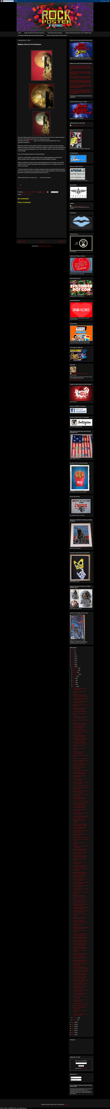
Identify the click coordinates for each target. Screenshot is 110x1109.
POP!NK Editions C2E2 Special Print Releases (80, 846)
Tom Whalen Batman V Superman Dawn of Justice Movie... (81, 817)
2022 (73, 654)
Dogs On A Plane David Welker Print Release (80, 964)
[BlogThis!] (53, 192)
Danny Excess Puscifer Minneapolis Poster (78, 752)
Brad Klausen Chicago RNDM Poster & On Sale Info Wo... (80, 850)
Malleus (31, 140)
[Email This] (52, 192)
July (74, 678)
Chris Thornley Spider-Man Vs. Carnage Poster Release (80, 944)
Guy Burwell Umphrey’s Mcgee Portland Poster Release (80, 739)
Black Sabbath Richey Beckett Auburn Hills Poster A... (80, 876)
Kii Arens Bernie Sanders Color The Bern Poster (80, 990)
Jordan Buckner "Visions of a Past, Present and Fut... (79, 918)
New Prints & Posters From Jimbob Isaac (79, 863)
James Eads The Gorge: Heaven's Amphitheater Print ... (81, 921)
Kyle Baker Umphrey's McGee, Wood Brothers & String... (80, 803)
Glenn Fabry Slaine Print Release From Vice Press (81, 788)
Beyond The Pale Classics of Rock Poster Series (79, 879)
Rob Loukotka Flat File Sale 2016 (81, 785)
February (75, 1017)
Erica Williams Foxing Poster (79, 730)
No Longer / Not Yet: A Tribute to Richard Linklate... (80, 795)
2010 (73, 1032)
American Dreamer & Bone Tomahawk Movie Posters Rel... (81, 967)
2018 (73, 662)
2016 (73, 666)
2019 (73, 660)
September (76, 674)
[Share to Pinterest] (57, 192)
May (74, 682)
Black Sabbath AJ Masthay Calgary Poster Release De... (80, 947)
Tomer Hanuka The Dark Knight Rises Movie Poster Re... (80, 699)
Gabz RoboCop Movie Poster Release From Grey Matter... (80, 856)
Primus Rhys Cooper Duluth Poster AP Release (79, 779)
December (75, 668)
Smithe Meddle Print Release (80, 711)
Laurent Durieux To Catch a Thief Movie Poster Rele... (80, 702)
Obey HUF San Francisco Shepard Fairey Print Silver (80, 896)
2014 (73, 1024)
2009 (73, 1034)
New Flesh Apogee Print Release (80, 770)
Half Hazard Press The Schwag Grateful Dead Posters (80, 717)
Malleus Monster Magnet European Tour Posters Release (79, 821)
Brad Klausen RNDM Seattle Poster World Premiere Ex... (80, 957)
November (75, 670)
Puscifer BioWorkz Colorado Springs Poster (79, 776)
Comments (74, 1079)
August (75, 676)
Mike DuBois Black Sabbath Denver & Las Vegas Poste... (80, 974)
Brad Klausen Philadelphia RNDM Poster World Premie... (81, 908)
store (38, 177)
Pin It (19, 188)
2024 (73, 650)
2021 (73, 656)
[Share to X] (54, 192)
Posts (73, 1077)
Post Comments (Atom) (45, 246)
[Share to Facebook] (56, 192)
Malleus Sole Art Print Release (80, 1005)
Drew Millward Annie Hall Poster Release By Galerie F (80, 987)
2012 (73, 1028)
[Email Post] (47, 192)
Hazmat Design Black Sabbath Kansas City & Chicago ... (80, 984)
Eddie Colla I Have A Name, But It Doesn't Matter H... (81, 831)
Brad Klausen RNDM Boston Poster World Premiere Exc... (80, 873)
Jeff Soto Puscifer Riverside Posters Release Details (79, 798)
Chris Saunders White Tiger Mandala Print (79, 689)
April (74, 684)
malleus (26, 194)
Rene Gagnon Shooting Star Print (81, 801)
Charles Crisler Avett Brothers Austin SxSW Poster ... (80, 828)
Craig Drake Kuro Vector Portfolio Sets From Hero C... (80, 1000)
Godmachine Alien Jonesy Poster (80, 1003)
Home (19, 32)
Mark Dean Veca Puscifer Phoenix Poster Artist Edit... (81, 783)
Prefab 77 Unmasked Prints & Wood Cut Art (80, 1008)
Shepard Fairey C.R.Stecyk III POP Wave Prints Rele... (80, 709)
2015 (73, 1022)
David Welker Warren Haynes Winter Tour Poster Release (80, 941)
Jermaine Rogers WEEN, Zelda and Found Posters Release (80, 971)
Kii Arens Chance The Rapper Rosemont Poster (80, 886)
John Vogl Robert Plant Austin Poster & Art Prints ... (80, 727)
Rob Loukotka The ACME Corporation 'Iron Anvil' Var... (80, 742)
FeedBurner (84, 1068)
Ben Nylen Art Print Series (79, 898)
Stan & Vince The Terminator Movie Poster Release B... (79, 977)
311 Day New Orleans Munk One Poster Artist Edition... (80, 813)
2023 (73, 652)
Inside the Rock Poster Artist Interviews (34, 32)
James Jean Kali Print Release (80, 837)
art (22, 194)
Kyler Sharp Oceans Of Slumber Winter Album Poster (80, 911)
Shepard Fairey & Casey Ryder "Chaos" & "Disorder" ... (80, 791)
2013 (73, 1026)
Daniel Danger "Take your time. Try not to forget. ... (80, 1014)
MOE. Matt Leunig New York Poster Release (79, 767)
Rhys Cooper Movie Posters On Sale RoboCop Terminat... (80, 961)
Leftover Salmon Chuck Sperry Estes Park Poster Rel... (80, 901)
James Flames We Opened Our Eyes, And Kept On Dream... (80, 934)
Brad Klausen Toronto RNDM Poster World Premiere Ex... (80, 866)
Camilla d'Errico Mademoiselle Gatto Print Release (80, 994)
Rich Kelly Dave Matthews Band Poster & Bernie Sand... (80, 980)
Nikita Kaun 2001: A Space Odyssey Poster (79, 924)
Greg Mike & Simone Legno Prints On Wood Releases (81, 883)
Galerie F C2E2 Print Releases (80, 758)
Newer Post (21, 241)
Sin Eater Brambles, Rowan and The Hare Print (80, 889)
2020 (73, 658)
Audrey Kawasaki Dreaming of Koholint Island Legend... (80, 807)
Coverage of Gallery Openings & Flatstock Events (31, 35)
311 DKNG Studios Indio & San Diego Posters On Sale (80, 954)
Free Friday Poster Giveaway (55, 32)
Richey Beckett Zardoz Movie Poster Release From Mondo (80, 695)
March (74, 686)
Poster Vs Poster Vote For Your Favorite (57, 35)
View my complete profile (76, 379)
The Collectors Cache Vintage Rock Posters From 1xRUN (80, 824)
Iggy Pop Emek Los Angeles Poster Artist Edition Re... (79, 773)
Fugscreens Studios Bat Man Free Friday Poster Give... (79, 736)
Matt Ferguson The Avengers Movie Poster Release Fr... (80, 724)
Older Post (62, 241)
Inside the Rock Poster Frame (31, 192)
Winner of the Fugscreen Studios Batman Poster (80, 732)
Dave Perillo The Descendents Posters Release (80, 834)
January (75, 1019)
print (30, 194)
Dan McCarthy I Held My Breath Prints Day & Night (80, 761)
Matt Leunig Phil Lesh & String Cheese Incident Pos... (80, 853)
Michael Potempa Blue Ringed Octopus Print (80, 810)
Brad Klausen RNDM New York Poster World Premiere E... (80, 938)
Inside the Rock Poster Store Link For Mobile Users (78, 32)
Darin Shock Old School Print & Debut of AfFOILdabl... (80, 764)
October (75, 672)
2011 (73, 1030)
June (74, 680)
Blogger (66, 1104)
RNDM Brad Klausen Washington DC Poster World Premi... (80, 928)
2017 (73, 664)
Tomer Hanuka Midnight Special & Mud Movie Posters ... (81, 905)
